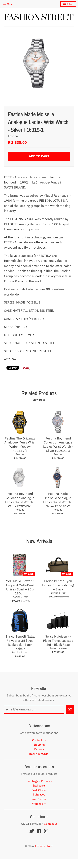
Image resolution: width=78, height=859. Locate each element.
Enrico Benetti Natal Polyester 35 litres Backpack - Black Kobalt (20, 642)
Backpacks (39, 785)
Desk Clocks (39, 790)
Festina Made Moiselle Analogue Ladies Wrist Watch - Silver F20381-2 (58, 500)
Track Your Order (39, 754)
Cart (70, 3)
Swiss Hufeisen (58, 648)
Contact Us (39, 740)
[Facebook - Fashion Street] (39, 831)
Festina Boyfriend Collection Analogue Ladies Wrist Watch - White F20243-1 (20, 500)
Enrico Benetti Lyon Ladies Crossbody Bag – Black (58, 585)
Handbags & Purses (38, 781)
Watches (37, 803)
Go (70, 709)
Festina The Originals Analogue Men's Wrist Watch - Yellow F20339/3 (20, 444)
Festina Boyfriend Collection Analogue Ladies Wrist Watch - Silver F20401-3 (58, 444)
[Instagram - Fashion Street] (46, 831)
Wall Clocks (39, 799)
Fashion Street (20, 597)
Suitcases (39, 794)
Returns (39, 749)
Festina (13, 136)
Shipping (39, 744)
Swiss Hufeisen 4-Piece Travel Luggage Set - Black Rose (58, 640)
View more (39, 400)
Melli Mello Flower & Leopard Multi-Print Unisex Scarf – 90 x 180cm (20, 587)
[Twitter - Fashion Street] (31, 831)
